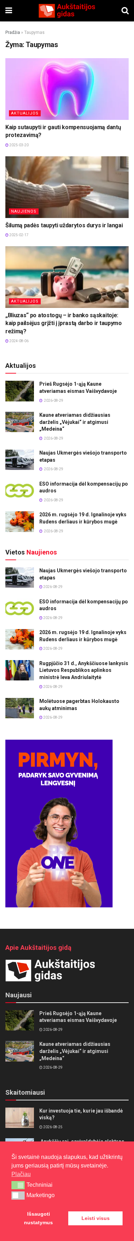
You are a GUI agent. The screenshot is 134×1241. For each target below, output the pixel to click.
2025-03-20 (19, 145)
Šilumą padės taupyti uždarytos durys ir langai (64, 225)
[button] (18, 1185)
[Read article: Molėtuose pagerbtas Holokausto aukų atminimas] (19, 708)
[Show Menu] (8, 10)
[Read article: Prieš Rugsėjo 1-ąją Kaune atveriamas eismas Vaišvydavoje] (19, 391)
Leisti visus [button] (95, 1218)
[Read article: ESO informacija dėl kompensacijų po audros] (19, 491)
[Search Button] (125, 10)
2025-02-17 (19, 235)
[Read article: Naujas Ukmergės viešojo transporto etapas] (19, 460)
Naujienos (23, 211)
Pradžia (12, 32)
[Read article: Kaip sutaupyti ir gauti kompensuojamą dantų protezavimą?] (67, 89)
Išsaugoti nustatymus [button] (38, 1218)
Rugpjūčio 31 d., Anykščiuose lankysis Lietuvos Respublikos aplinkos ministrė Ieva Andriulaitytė (83, 670)
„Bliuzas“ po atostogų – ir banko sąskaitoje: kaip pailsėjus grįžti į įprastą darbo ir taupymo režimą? (63, 323)
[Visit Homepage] (67, 11)
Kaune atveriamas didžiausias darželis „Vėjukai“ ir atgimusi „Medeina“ (74, 422)
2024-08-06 (19, 341)
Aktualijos (25, 113)
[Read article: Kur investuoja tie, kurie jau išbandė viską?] (19, 1118)
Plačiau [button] (21, 1174)
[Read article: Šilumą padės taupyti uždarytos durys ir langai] (67, 187)
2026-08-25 (53, 1127)
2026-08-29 (53, 587)
